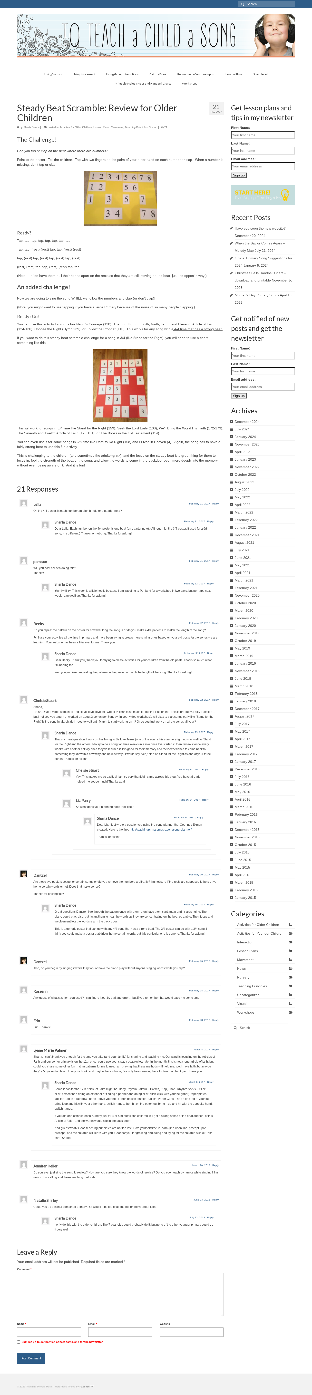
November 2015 (247, 837)
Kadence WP (86, 1386)
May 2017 (242, 731)
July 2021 (242, 550)
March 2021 (244, 580)
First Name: (240, 128)
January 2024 (245, 437)
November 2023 (247, 444)
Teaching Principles (136, 127)
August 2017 (244, 716)
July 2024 (242, 429)
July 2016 (242, 777)
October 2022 (245, 474)
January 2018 (245, 701)
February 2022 (246, 520)
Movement (117, 127)
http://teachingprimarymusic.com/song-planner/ (161, 829)
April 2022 (242, 505)
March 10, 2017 (201, 1165)
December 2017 (247, 709)
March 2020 (244, 610)
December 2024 (247, 422)
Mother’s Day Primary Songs (257, 295)
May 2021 (242, 565)
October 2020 (245, 603)
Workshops (245, 1012)
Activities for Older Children (76, 127)
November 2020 (247, 595)
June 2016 (243, 784)
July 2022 (242, 490)
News (241, 968)
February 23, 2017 (194, 732)
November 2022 (247, 467)
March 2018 (244, 686)
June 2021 (243, 558)
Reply (215, 503)
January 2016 (245, 822)
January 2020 (245, 626)
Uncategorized (248, 995)
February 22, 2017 (194, 583)
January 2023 (245, 459)
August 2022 (244, 482)
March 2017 (244, 746)
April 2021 (242, 573)
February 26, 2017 (199, 874)
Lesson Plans (101, 127)
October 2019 (245, 641)
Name (21, 1323)
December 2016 (247, 769)
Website (165, 1323)
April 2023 (242, 452)
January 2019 (245, 663)
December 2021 (247, 535)
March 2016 (244, 807)
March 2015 (244, 882)
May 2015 (242, 867)
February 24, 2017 (189, 799)
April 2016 (242, 799)
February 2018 (246, 694)
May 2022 (242, 497)
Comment (24, 1269)
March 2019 (244, 656)
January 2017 (245, 762)
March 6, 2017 (197, 1082)
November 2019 (247, 633)
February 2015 (246, 890)
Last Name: (240, 143)
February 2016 (246, 814)
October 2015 (245, 845)
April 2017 (242, 739)
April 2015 (242, 875)
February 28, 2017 (199, 990)
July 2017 (242, 724)
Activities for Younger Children (260, 933)
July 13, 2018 (197, 1217)
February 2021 (246, 588)
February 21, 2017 (199, 503)
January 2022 (245, 527)
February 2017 (246, 754)
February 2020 (246, 618)
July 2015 (242, 852)
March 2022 (244, 512)
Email (92, 1323)
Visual (152, 127)
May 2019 (242, 648)
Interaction (245, 942)
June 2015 (243, 860)
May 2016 (242, 792)
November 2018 (247, 671)
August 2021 (244, 542)
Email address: (243, 159)
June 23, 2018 (202, 1199)
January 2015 (245, 898)
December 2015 (247, 830)
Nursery (243, 977)
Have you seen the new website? (260, 228)
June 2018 (243, 678)
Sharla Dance (31, 127)
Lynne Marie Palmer (50, 1050)
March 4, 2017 (202, 1049)
